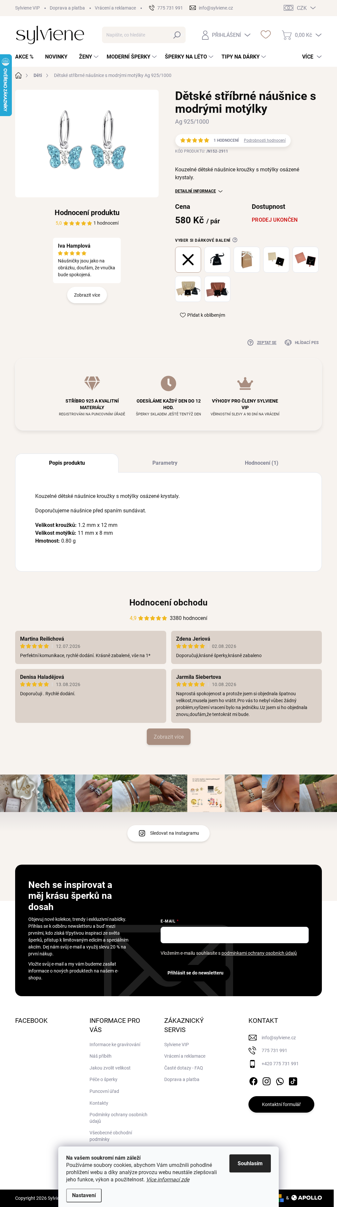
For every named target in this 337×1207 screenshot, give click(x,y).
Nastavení (84, 1195)
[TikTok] (293, 1080)
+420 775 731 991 (280, 1063)
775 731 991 (274, 1050)
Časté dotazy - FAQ (183, 1068)
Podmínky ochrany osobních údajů (118, 1118)
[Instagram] (267, 1080)
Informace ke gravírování (115, 1044)
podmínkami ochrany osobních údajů (259, 953)
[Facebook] (253, 1080)
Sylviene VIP (27, 8)
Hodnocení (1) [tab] (261, 463)
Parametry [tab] (164, 463)
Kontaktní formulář (281, 1104)
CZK (302, 8)
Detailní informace (195, 191)
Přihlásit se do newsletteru (195, 972)
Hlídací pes (307, 342)
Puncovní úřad (104, 1091)
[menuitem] (27, 57)
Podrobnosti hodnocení (265, 140)
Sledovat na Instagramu (174, 833)
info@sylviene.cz (279, 1037)
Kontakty (99, 1103)
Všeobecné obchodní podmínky (111, 1136)
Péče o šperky (103, 1079)
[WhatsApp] (280, 1080)
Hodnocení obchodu (168, 602)
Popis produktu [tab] (67, 463)
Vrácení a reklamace (115, 8)
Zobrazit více (87, 295)
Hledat (177, 34)
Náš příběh (101, 1056)
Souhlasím (250, 1163)
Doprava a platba (67, 8)
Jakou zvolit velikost (110, 1068)
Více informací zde (167, 1179)
